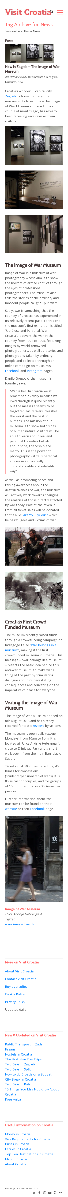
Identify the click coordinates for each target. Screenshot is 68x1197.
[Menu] (58, 12)
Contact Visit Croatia (20, 979)
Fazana (10, 1049)
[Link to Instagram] (44, 1192)
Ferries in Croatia (18, 1149)
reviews (38, 726)
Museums (10, 82)
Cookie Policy (15, 994)
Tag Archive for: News (29, 24)
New (20, 82)
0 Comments (35, 77)
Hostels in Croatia (18, 1054)
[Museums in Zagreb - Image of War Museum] (29, 53)
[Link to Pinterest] (55, 1192)
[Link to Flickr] (60, 1192)
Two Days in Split (18, 1069)
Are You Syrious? (35, 515)
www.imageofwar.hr (20, 924)
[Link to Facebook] (39, 1192)
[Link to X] (34, 1192)
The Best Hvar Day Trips (23, 1059)
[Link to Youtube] (49, 1192)
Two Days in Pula (18, 1084)
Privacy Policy (15, 1002)
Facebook (12, 371)
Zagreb (52, 77)
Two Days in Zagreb (20, 1064)
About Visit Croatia (19, 971)
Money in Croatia (18, 1134)
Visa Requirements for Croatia (27, 1139)
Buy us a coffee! (16, 986)
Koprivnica (13, 1099)
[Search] (50, 12)
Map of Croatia (16, 1159)
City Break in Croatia (20, 1079)
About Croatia (15, 1164)
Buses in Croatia (17, 1144)
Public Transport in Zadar (24, 1044)
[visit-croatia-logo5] (28, 12)
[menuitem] (50, 12)
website (11, 809)
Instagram (34, 371)
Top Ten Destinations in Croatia (29, 1154)
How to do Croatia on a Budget (28, 1074)
